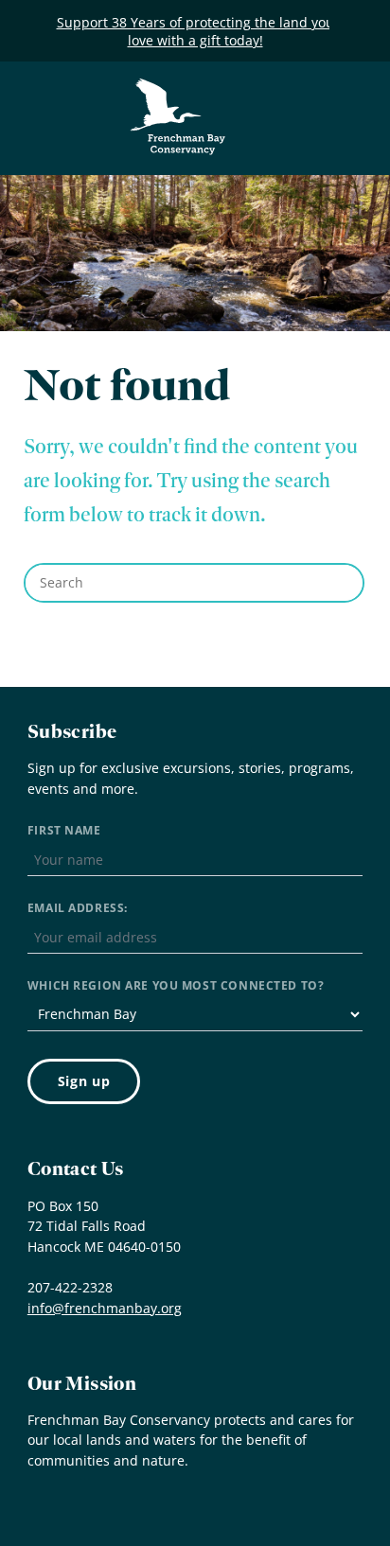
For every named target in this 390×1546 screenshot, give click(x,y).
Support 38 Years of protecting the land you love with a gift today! (195, 31)
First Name (64, 830)
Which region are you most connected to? (175, 985)
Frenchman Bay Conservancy (179, 92)
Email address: (77, 908)
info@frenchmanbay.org (104, 1308)
